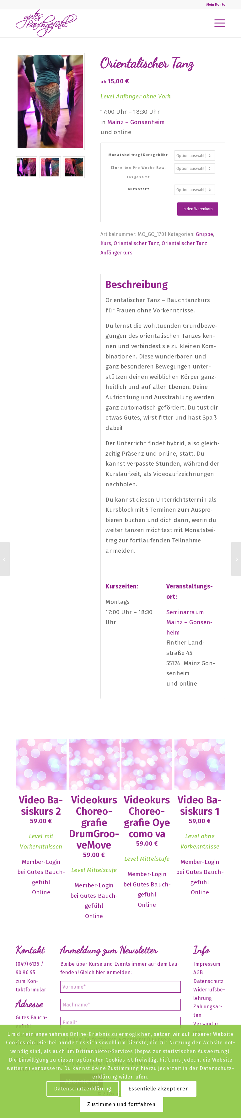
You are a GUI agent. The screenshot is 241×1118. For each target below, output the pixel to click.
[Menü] (216, 23)
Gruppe (204, 234)
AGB (197, 972)
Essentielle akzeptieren (158, 1089)
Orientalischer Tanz (136, 243)
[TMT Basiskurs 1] (5, 559)
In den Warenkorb (198, 209)
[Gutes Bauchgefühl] (46, 23)
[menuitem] (214, 4)
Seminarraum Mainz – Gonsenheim (189, 622)
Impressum (206, 964)
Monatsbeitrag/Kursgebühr (138, 155)
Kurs (105, 243)
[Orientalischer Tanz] (236, 559)
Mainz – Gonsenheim (136, 122)
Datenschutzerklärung (82, 1089)
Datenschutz (208, 981)
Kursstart (138, 189)
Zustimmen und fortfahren (121, 1104)
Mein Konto (215, 5)
